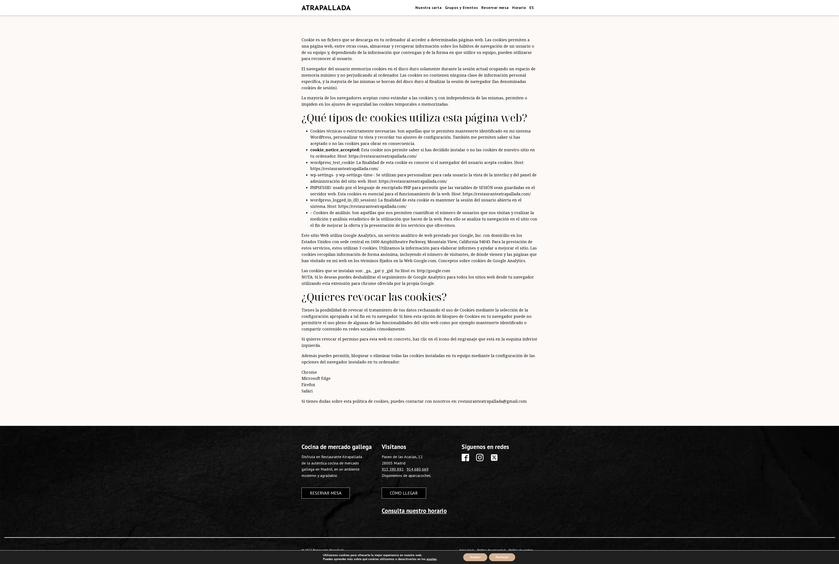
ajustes (431, 559)
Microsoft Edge (316, 378)
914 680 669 (417, 469)
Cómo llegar (404, 493)
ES (531, 7)
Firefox (308, 384)
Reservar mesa (494, 7)
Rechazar (502, 557)
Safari (307, 391)
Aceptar (475, 557)
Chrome (309, 372)
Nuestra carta (428, 7)
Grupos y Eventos (461, 7)
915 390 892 (393, 469)
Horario (519, 7)
